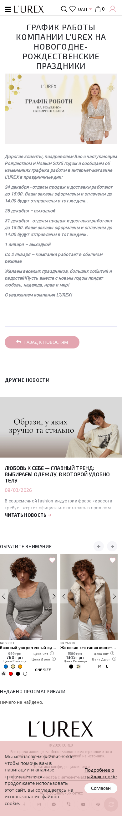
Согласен (101, 788)
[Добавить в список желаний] (52, 560)
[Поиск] (65, 9)
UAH (82, 9)
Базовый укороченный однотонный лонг (28, 647)
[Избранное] (72, 9)
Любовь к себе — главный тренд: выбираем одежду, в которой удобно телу (57, 474)
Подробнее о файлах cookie (100, 773)
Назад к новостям (45, 342)
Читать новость (26, 515)
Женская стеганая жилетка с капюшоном (89, 647)
